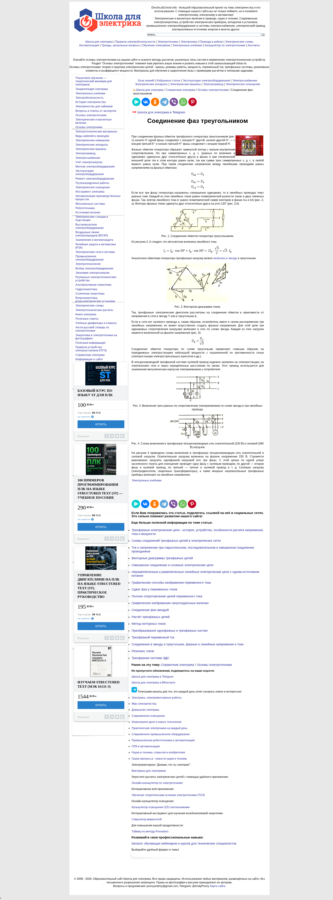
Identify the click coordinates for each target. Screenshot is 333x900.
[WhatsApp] (183, 102)
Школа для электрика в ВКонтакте (153, 682)
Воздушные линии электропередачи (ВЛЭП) (91, 234)
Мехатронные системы (90, 203)
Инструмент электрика (89, 191)
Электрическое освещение (243, 84)
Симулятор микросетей (147, 819)
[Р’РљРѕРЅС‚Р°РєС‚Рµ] (145, 102)
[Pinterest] (192, 102)
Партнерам (84, 413)
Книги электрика (85, 314)
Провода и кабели (211, 41)
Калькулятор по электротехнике (225, 45)
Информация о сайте (89, 359)
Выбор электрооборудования (94, 268)
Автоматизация (89, 45)
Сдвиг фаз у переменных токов (154, 589)
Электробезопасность (89, 97)
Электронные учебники (187, 45)
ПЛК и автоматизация (146, 746)
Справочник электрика (180, 89)
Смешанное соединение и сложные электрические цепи (172, 565)
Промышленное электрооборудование (89, 258)
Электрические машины (185, 84)
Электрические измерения (92, 140)
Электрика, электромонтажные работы (157, 697)
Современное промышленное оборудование (161, 734)
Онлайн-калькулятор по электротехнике (157, 782)
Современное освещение (148, 715)
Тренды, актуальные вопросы (120, 45)
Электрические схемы (239, 41)
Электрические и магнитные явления (93, 121)
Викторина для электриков (149, 770)
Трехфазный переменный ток (153, 637)
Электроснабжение (244, 80)
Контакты (254, 45)
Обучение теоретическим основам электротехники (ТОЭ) (168, 795)
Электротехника (167, 41)
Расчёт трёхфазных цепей (151, 617)
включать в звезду (225, 258)
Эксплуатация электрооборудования (206, 80)
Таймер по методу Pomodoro (150, 831)
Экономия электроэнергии (92, 272)
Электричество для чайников (94, 106)
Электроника (189, 41)
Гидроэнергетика (86, 289)
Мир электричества (144, 703)
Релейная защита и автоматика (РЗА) (95, 246)
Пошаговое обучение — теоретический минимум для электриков (93, 81)
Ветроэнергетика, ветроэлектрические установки (95, 299)
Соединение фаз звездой (150, 610)
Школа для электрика (99, 41)
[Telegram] (164, 102)
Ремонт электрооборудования (94, 178)
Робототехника (85, 208)
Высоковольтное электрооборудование (89, 226)
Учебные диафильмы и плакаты (96, 323)
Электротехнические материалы (96, 131)
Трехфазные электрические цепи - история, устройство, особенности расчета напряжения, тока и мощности (197, 532)
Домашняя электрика (145, 709)
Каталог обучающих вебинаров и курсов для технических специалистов (184, 843)
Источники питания (87, 212)
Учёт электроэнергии (88, 162)
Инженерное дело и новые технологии (156, 721)
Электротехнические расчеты (94, 310)
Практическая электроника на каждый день (159, 728)
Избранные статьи (168, 80)
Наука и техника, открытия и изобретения (158, 752)
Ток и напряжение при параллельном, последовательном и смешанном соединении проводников (192, 549)
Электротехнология (88, 263)
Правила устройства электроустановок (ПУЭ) (91, 349)
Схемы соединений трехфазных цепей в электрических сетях (176, 540)
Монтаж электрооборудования (95, 166)
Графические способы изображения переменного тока (171, 582)
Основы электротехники (213, 89)
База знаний (146, 80)
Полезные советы (87, 318)
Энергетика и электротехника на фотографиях (96, 337)
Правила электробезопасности (135, 41)
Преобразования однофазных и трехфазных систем (169, 630)
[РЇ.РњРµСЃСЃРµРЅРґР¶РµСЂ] (136, 102)
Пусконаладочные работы (92, 182)
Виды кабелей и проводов (92, 136)
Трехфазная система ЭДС (150, 658)
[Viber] (173, 102)
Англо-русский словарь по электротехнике (92, 329)
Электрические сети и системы (95, 251)
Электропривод (213, 84)
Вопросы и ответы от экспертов (95, 110)
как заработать (84, 417)
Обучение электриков (156, 45)
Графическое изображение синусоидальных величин (170, 603)
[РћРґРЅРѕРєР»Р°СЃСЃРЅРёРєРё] (155, 102)
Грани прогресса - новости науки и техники (159, 758)
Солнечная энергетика (89, 293)
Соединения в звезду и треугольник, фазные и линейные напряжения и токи (188, 644)
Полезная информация (90, 342)
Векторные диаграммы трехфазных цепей (162, 558)
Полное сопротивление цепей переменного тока (167, 596)
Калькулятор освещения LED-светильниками (161, 807)
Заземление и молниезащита (94, 239)
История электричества (90, 102)
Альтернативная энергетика (93, 284)
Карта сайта (217, 886)
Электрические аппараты (151, 84)
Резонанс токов (143, 651)
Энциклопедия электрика (91, 89)
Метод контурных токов (149, 623)
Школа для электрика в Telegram (161, 112)
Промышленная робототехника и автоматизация (163, 740)
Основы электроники (88, 127)
